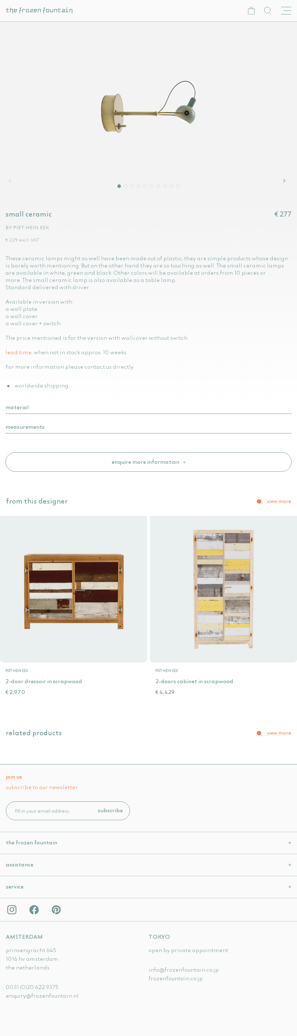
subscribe (110, 810)
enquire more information (146, 461)
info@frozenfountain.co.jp (183, 969)
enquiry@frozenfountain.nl (42, 995)
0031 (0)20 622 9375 (32, 986)
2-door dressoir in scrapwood (43, 681)
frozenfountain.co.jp (175, 978)
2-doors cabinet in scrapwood (194, 681)
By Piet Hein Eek (27, 227)
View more (279, 501)
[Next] (285, 181)
